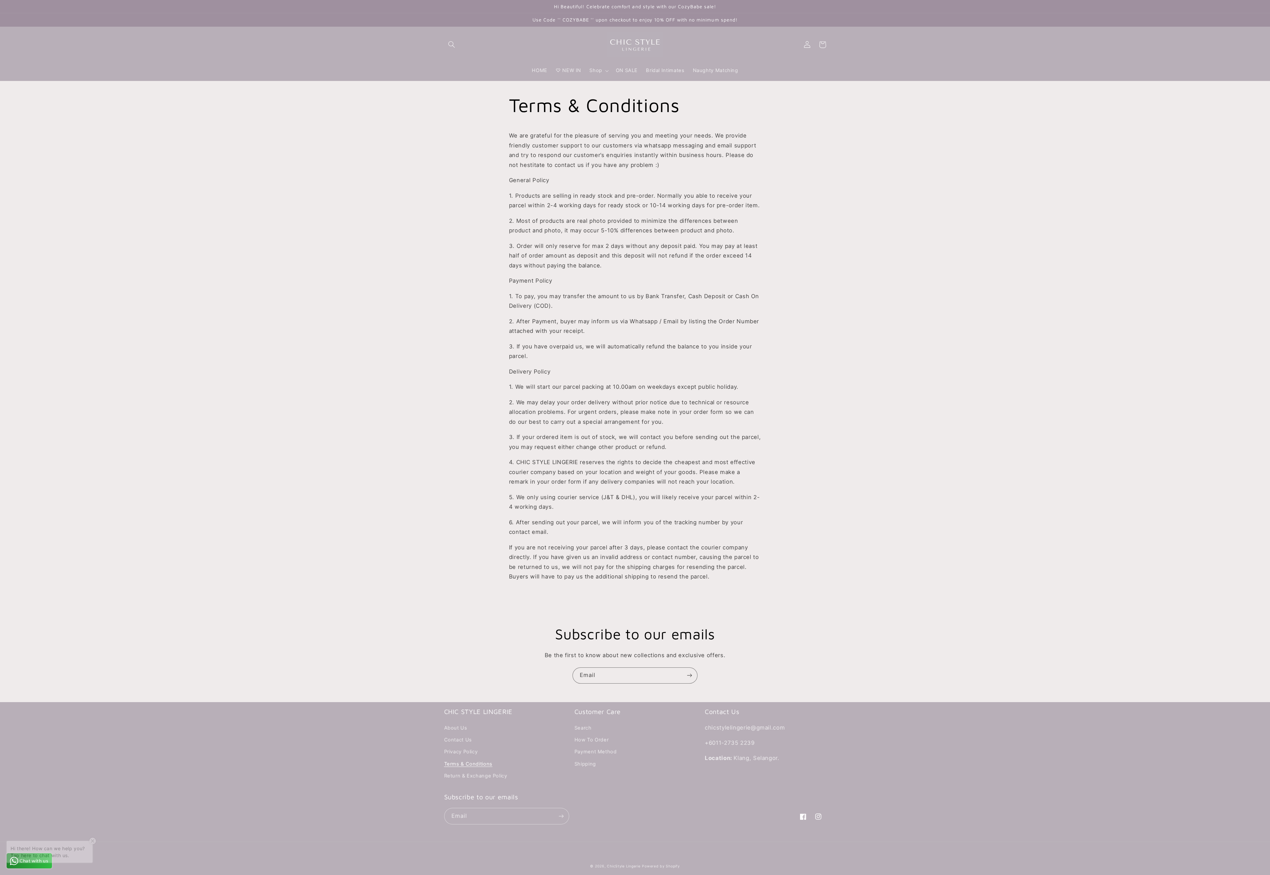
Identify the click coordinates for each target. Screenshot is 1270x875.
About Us (455, 728)
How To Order (591, 740)
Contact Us (458, 740)
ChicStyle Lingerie (623, 866)
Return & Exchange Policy (475, 776)
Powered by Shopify (661, 866)
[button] (451, 44)
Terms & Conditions (468, 764)
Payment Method (595, 752)
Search (583, 728)
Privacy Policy (461, 752)
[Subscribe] (689, 675)
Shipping (585, 764)
